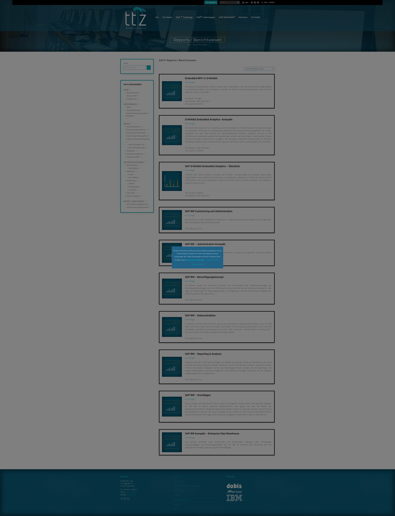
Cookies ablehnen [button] (197, 264)
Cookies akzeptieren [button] (212, 260)
